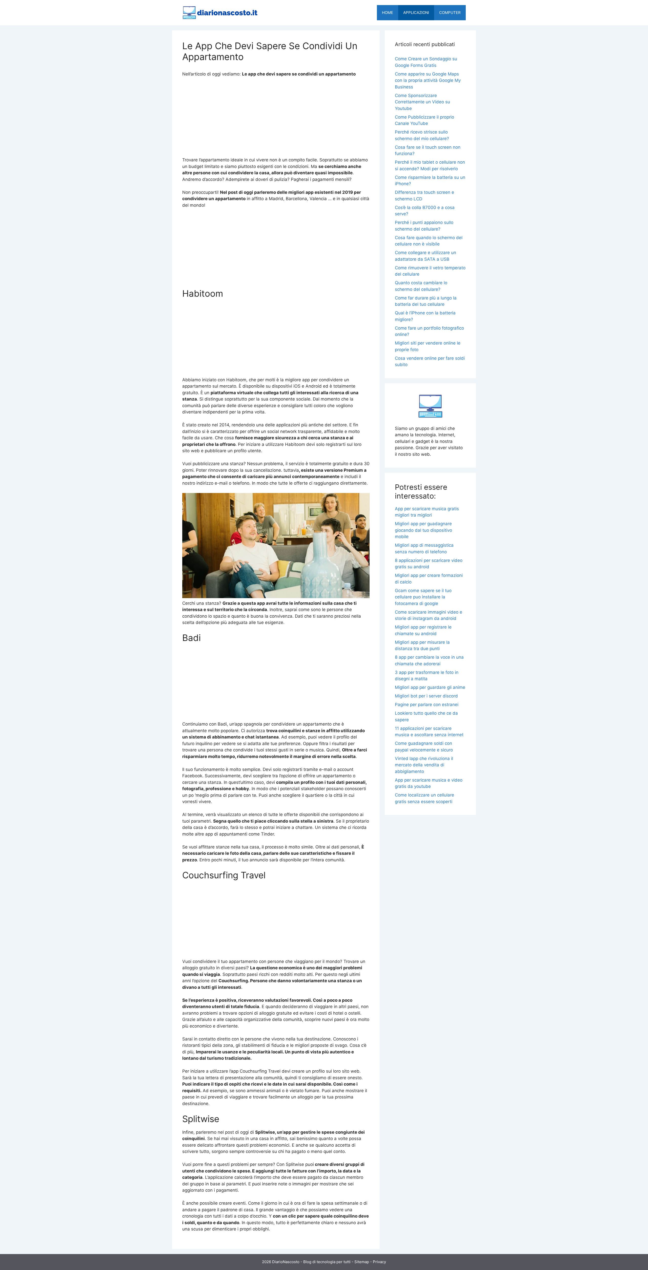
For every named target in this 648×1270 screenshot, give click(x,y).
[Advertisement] (276, 119)
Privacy (379, 1261)
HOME (387, 12)
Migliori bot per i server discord (426, 695)
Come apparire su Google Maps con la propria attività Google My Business (428, 80)
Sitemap (361, 1261)
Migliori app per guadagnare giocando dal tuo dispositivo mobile (423, 530)
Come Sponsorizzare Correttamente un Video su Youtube (422, 102)
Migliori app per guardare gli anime (430, 687)
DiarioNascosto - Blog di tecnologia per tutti (311, 1261)
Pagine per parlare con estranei (426, 704)
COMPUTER (450, 12)
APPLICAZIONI (416, 12)
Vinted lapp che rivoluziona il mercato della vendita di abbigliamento (424, 765)
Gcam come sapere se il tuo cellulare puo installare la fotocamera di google (423, 597)
